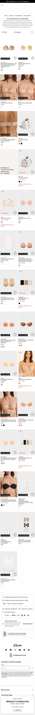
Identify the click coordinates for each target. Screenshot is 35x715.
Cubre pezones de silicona (24, 64)
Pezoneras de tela (24, 218)
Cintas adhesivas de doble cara (7, 259)
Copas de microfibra (25, 103)
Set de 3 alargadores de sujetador (8, 140)
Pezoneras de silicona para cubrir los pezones (8, 341)
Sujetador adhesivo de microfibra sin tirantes (8, 420)
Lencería (11, 15)
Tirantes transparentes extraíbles (6, 542)
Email (2, 664)
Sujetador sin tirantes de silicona (26, 340)
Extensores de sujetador (23, 298)
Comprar (17, 710)
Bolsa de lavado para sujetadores (8, 580)
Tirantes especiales (24, 379)
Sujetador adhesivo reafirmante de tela (7, 298)
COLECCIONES (27, 15)
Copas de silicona (6, 103)
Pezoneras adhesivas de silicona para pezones (9, 458)
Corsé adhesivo (6, 218)
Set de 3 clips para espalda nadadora (24, 541)
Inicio (5, 15)
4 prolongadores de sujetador (25, 458)
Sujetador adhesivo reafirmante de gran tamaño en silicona (25, 260)
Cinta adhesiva (23, 139)
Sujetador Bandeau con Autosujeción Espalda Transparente (9, 65)
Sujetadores (18, 15)
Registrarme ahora (28, 623)
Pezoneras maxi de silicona (7, 380)
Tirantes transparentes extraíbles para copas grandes (25, 501)
